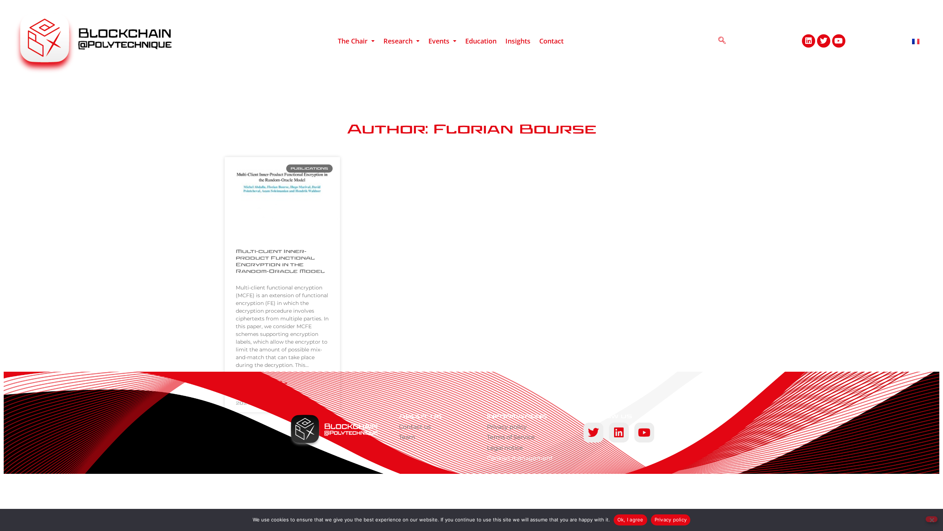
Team (407, 437)
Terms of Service (511, 437)
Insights (517, 41)
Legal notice (505, 447)
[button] (356, 41)
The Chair (353, 41)
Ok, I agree (630, 520)
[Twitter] (823, 41)
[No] (931, 519)
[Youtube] (838, 41)
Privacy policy (507, 426)
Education (481, 41)
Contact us (415, 426)
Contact (551, 41)
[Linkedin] (808, 41)
